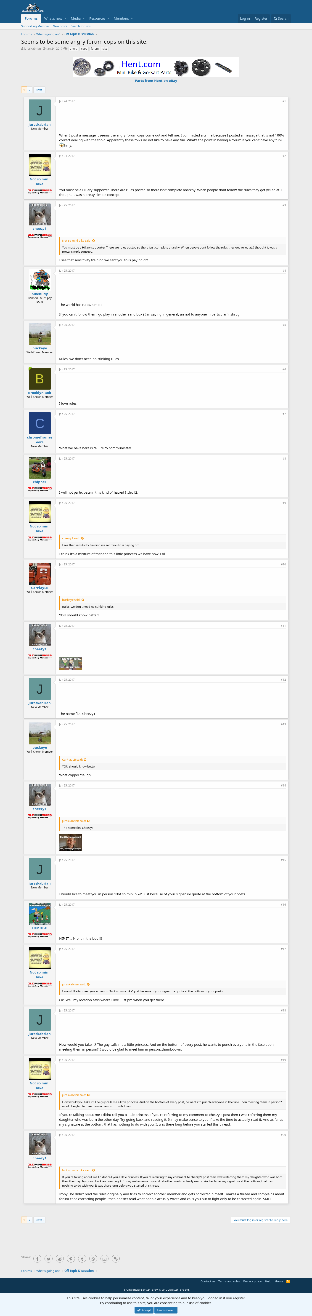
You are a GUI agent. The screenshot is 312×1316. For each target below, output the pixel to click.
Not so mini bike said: (76, 240)
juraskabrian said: (74, 821)
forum (95, 49)
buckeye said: (71, 600)
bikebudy (40, 294)
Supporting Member (35, 26)
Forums (31, 18)
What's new (53, 18)
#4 (284, 271)
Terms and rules (229, 1281)
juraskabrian (32, 48)
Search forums (80, 26)
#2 (284, 156)
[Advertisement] (173, 118)
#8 (284, 458)
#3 (284, 205)
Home (279, 1281)
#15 (283, 860)
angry (73, 49)
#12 (283, 680)
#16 (283, 905)
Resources (97, 18)
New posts (60, 26)
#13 (283, 724)
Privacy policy (252, 1281)
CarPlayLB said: (72, 759)
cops (84, 49)
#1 (284, 101)
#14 (283, 785)
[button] (65, 18)
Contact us (208, 1281)
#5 (284, 325)
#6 (284, 369)
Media (76, 18)
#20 (283, 1135)
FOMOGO (40, 927)
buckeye (39, 348)
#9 (284, 503)
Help (268, 1281)
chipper (39, 481)
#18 (283, 1010)
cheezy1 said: (71, 538)
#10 (283, 564)
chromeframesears (39, 439)
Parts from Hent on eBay (156, 80)
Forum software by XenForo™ (156, 1289)
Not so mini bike (40, 181)
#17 (283, 949)
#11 (283, 626)
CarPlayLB (39, 587)
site (105, 49)
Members (121, 18)
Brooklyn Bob (39, 392)
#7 (284, 414)
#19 (283, 1060)
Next (38, 90)
